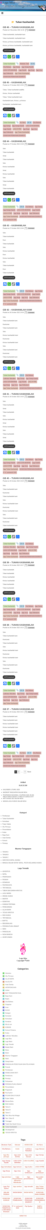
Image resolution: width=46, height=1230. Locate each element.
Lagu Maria (8, 1041)
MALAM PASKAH (6, 1193)
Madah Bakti (9, 1047)
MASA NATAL (28, 1192)
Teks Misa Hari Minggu (12, 1115)
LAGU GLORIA (29, 1161)
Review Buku (9, 1101)
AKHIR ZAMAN (7, 937)
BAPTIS (5, 920)
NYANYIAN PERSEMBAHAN (40, 1200)
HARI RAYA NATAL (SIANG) (11, 860)
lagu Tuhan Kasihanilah (40, 1187)
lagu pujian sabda (39, 1178)
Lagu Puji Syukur (6, 1187)
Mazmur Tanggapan (11, 1055)
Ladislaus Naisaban (28, 1149)
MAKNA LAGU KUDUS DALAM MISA (14, 801)
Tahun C (7, 1112)
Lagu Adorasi (39, 1149)
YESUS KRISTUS (8, 912)
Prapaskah (8, 1090)
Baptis (7, 998)
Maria (7, 1050)
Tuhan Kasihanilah (8, 818)
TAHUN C (5, 857)
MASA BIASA (17, 1192)
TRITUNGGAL (6, 888)
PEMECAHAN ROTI (11, 1072)
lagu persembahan (28, 1178)
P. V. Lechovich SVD (17, 1207)
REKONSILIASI (7, 923)
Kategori (7, 1013)
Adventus (8, 973)
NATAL (4, 874)
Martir (7, 1053)
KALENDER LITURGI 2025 (11, 789)
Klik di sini (8, 1024)
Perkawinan (9, 1081)
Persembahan (6, 829)
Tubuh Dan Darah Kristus (13, 1124)
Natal (7, 1058)
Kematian (8, 1016)
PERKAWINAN (7, 907)
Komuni (4, 840)
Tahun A (7, 1107)
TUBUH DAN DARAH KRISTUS (12, 890)
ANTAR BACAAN (10, 987)
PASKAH (5, 879)
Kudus (4, 832)
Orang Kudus (9, 1061)
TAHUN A (5, 852)
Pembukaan (6, 816)
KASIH (7, 1010)
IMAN (4, 929)
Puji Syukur (9, 1092)
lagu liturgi (6, 1171)
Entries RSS (23, 1225)
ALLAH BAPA (6, 910)
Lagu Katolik (40, 1161)
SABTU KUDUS (39, 1207)
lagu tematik (28, 1186)
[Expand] (2, 13)
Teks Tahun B (9, 1118)
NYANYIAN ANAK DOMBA (40, 1193)
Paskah (7, 1067)
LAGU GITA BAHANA (17, 1161)
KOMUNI (8, 1027)
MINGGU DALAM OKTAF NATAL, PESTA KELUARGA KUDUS (22, 863)
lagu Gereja (40, 1155)
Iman (6, 1007)
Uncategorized (9, 1129)
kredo (17, 1149)
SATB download (9, 50)
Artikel (7, 990)
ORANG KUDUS (7, 896)
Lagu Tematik (9, 1044)
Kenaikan (8, 1021)
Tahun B (7, 1109)
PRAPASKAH (6, 877)
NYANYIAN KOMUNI (6, 1199)
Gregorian (8, 1004)
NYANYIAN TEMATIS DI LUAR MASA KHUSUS (6, 1209)
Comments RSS (23, 1226)
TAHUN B (5, 854)
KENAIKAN (6, 882)
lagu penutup (6, 1177)
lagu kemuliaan (6, 1167)
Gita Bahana (9, 1001)
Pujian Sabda (6, 824)
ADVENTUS (6, 871)
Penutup (5, 843)
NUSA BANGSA (7, 934)
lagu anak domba (17, 1155)
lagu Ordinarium (28, 1172)
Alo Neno (40, 1145)
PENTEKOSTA (7, 885)
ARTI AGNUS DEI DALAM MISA (13, 798)
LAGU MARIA (6, 893)
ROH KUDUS (6, 915)
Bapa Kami (5, 835)
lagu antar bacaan (28, 1155)
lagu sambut (17, 1186)
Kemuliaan (5, 821)
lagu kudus (28, 1167)
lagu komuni (17, 1167)
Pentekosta (8, 1075)
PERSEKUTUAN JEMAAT (10, 926)
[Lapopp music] (26, 30)
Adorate (17, 1145)
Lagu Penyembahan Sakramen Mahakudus (17, 1179)
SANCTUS (23, 1216)
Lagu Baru (8, 1038)
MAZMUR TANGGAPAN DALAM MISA (15, 792)
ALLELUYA (8, 981)
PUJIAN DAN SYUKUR (12, 1095)
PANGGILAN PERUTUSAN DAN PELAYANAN (19, 1064)
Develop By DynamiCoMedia (23, 1228)
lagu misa (17, 1171)
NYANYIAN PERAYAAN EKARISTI (28, 1200)
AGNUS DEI (28, 1145)
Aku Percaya (6, 827)
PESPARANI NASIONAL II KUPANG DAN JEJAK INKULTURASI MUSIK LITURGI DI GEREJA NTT (18, 796)
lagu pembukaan (40, 1172)
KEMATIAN (6, 901)
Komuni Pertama (10, 1030)
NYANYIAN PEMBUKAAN (17, 1199)
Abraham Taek (6, 1145)
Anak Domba (6, 838)
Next (29, 772)
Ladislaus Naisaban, (11, 1035)
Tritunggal (8, 1121)
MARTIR (5, 899)
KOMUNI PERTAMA (8, 904)
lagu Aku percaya (6, 1155)
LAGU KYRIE (39, 1167)
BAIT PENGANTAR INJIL (13, 993)
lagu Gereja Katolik (6, 1161)
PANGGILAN (6, 931)
